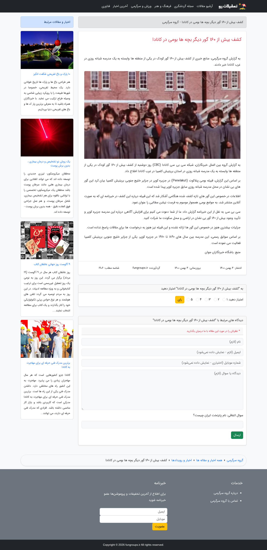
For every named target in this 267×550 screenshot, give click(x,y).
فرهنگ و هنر (163, 6)
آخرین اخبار (120, 6)
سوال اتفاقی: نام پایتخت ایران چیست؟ (218, 415)
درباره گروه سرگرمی (226, 493)
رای (180, 299)
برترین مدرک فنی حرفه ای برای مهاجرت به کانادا (48, 365)
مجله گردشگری (184, 6)
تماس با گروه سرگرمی (224, 500)
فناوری (106, 6)
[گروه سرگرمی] (232, 6)
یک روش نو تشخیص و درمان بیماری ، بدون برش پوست (49, 164)
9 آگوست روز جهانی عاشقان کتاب (52, 264)
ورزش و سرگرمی (141, 6)
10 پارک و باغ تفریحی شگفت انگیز (51, 74)
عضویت (160, 526)
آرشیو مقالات (205, 6)
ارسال (237, 435)
